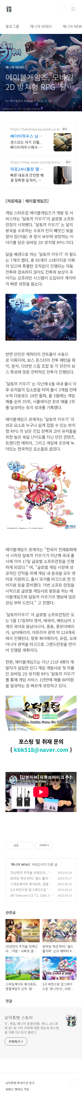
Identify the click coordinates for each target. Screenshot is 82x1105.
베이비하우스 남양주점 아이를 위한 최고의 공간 (26, 136)
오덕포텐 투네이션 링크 (20, 1083)
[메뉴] (73, 8)
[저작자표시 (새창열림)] (55, 845)
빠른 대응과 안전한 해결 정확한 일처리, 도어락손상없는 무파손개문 (27, 177)
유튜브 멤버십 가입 (17, 1089)
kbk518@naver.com (41, 750)
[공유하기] (23, 845)
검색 (62, 9)
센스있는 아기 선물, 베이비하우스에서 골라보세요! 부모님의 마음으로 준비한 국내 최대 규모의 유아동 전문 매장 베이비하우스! (27, 144)
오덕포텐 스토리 (19, 1017)
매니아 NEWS (20, 864)
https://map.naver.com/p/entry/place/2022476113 (36, 162)
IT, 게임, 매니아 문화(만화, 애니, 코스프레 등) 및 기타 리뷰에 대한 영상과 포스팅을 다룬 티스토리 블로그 (32, 1027)
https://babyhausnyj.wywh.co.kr (35, 129)
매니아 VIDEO (41, 26)
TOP (73, 1083)
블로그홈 (12, 26)
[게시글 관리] (28, 845)
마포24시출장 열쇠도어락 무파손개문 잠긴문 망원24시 (26, 169)
